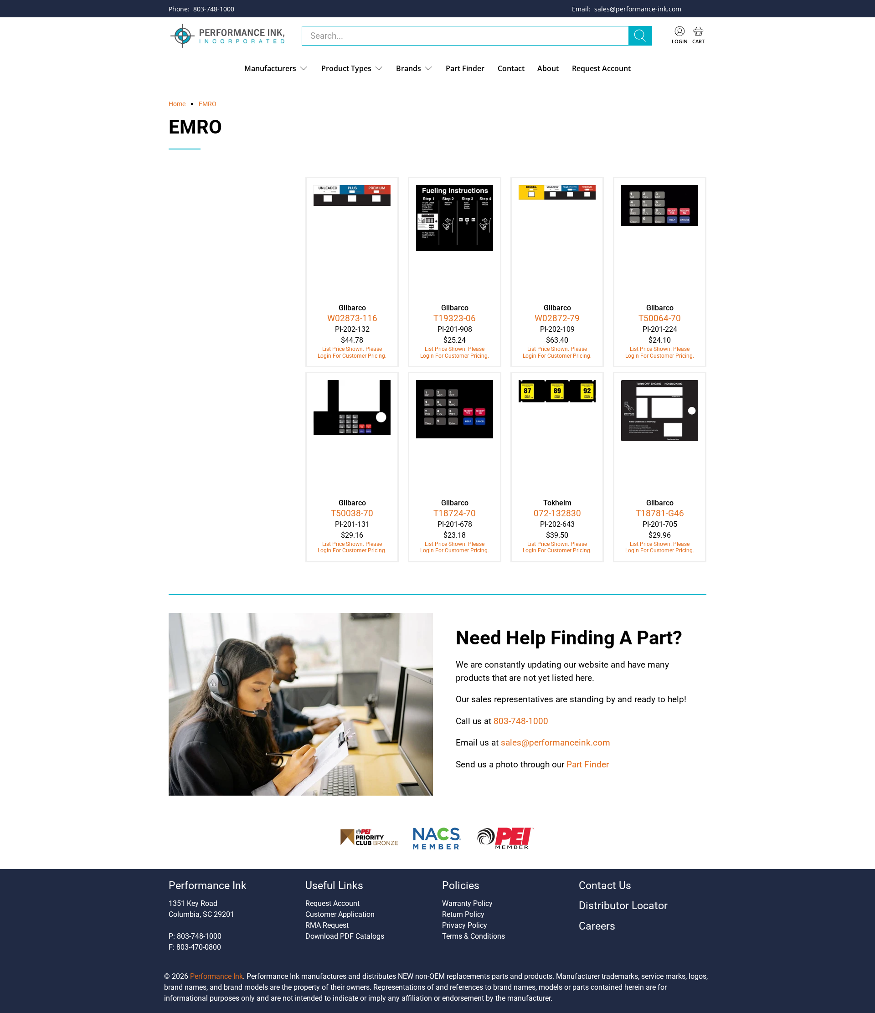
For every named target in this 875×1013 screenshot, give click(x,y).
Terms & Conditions (473, 936)
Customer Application (340, 914)
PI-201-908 (455, 329)
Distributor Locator (623, 906)
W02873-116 (352, 318)
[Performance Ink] (227, 36)
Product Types (346, 68)
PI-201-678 (455, 524)
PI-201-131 (352, 524)
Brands (408, 68)
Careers (597, 926)
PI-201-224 (660, 329)
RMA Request (327, 925)
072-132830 (557, 513)
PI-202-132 (352, 329)
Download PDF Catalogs (344, 936)
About (548, 68)
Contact (511, 68)
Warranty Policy (467, 903)
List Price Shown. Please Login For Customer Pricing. (352, 352)
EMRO (207, 104)
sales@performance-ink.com (637, 9)
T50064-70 (659, 318)
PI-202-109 (557, 329)
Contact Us (605, 885)
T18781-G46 (660, 513)
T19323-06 (454, 318)
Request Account (601, 68)
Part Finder (465, 68)
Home (177, 104)
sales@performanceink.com (555, 742)
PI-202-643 (557, 524)
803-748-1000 (213, 9)
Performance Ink (216, 976)
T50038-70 (352, 513)
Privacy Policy (464, 925)
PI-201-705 (660, 524)
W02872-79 (557, 318)
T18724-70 (454, 513)
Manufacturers (270, 68)
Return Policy (463, 914)
